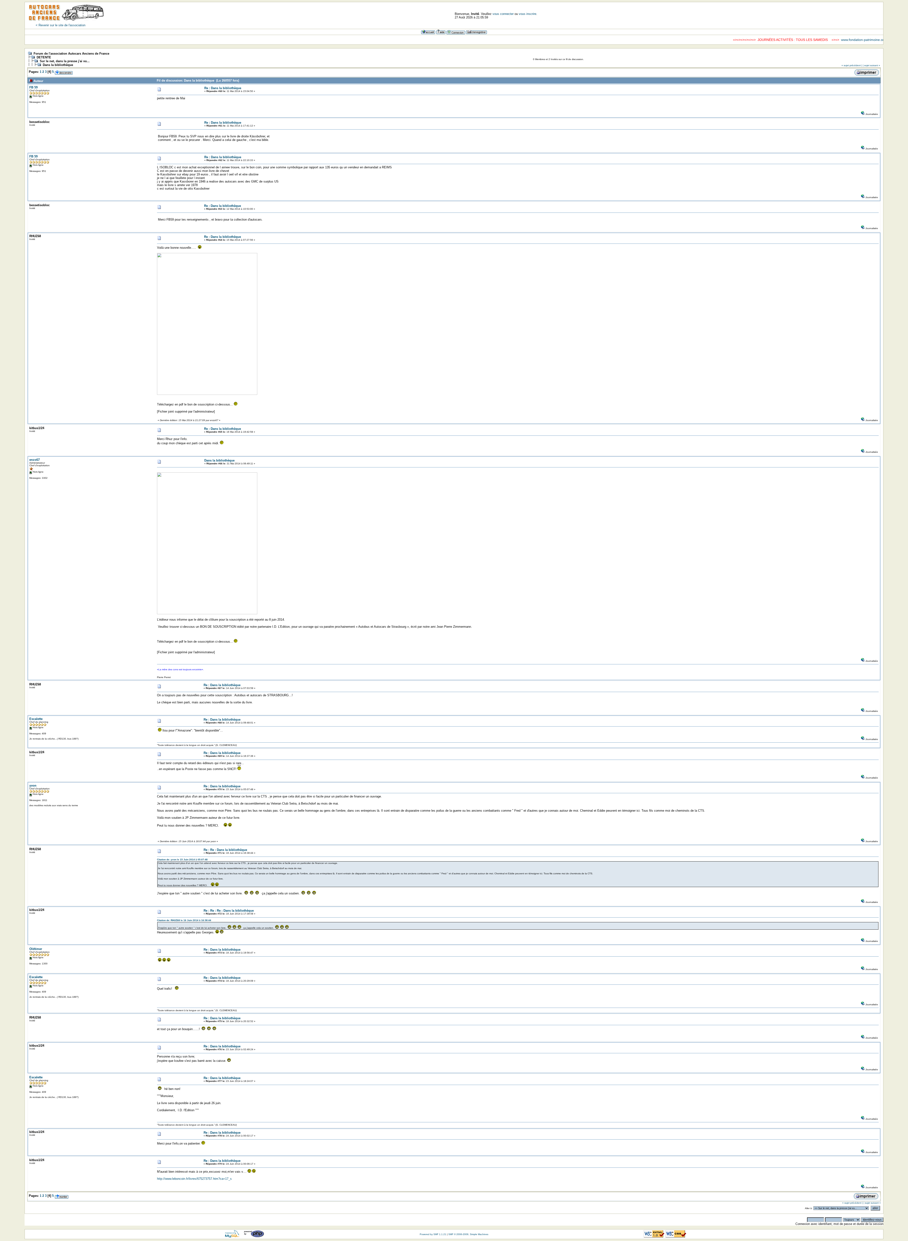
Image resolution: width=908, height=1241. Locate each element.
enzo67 (34, 460)
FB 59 (33, 87)
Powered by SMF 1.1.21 (433, 1234)
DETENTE (44, 57)
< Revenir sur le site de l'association (60, 25)
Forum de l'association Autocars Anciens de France (71, 53)
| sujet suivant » (871, 65)
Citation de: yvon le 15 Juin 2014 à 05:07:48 (182, 859)
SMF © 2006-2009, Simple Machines (468, 1234)
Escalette (36, 719)
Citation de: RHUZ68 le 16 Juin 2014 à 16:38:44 (184, 920)
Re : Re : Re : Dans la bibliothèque (229, 910)
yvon (32, 785)
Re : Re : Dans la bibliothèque (225, 850)
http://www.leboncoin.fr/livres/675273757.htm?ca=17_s (194, 1178)
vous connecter (503, 14)
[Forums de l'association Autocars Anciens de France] (66, 22)
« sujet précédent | (852, 65)
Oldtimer (35, 949)
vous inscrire (527, 14)
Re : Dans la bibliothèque (222, 88)
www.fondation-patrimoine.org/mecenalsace (814, 40)
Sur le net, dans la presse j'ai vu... (65, 61)
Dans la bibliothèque (58, 65)
